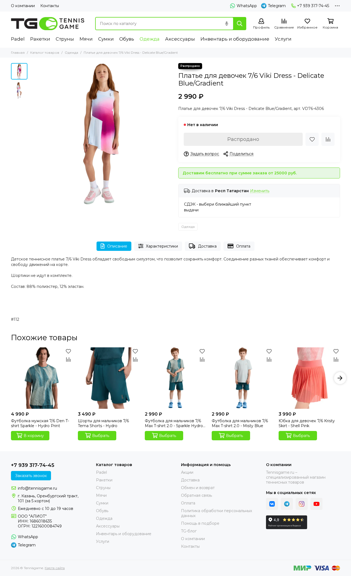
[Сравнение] (328, 139)
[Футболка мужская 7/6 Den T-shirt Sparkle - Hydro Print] (41, 378)
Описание (117, 246)
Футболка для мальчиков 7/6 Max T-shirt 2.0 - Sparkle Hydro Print (174, 423)
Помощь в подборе (200, 523)
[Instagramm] (302, 504)
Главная (18, 52)
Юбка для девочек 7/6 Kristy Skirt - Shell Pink (307, 423)
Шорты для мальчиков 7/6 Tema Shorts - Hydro (103, 423)
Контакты (49, 5)
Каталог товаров (44, 52)
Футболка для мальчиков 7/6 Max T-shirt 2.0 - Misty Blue (240, 423)
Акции (187, 472)
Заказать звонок (31, 475)
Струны (65, 39)
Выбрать (100, 435)
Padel (18, 39)
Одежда (150, 39)
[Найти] (239, 23)
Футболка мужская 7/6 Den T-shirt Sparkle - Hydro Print (40, 423)
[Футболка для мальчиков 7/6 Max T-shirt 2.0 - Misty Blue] (242, 378)
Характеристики (162, 246)
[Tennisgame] (47, 23)
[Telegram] (287, 504)
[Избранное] (312, 139)
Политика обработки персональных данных (216, 513)
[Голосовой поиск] (226, 23)
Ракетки (40, 39)
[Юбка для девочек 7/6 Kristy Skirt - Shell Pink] (309, 378)
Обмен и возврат (198, 487)
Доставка (207, 246)
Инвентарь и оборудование (234, 39)
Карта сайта (55, 568)
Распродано (243, 139)
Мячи (86, 39)
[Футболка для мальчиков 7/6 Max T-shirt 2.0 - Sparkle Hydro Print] (175, 378)
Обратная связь (196, 495)
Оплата (243, 246)
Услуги (283, 39)
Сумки (106, 39)
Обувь (126, 39)
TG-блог (189, 531)
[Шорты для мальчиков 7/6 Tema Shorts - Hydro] (108, 378)
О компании (23, 5)
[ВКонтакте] (272, 504)
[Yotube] (316, 504)
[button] (33, 134)
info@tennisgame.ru (37, 488)
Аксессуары (180, 39)
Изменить (259, 191)
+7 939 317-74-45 (313, 5)
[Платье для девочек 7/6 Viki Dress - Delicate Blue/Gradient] (101, 134)
